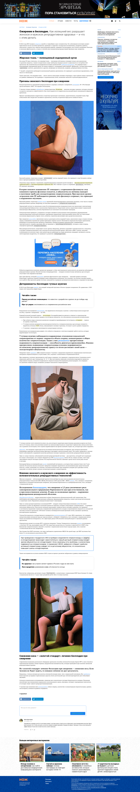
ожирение (38, 44)
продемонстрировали (67, 64)
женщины (100, 61)
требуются (86, 674)
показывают (41, 310)
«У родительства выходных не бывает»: (108, 768)
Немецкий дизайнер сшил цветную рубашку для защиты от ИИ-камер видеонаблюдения (109, 72)
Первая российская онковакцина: (55, 300)
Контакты (48, 781)
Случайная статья (90, 21)
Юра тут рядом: (46, 304)
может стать (42, 201)
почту (102, 786)
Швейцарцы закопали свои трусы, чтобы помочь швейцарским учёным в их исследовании (108, 33)
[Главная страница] (23, 21)
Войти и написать (77, 713)
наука (99, 29)
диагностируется (59, 457)
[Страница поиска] (120, 21)
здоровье (21, 27)
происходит (32, 219)
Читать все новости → (105, 77)
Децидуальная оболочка (26, 497)
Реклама (48, 779)
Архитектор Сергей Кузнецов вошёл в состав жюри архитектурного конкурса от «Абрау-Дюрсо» (109, 57)
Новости (68, 21)
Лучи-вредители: (43, 567)
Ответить (26, 729)
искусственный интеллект (105, 69)
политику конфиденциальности (79, 788)
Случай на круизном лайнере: (55, 767)
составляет (76, 84)
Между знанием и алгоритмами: (31, 767)
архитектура (101, 53)
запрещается (74, 784)
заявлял (36, 287)
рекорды (100, 46)
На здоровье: (48, 564)
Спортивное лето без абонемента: (82, 768)
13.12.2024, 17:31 (28, 721)
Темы (47, 783)
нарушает (33, 353)
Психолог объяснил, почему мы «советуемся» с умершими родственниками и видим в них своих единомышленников (107, 41)
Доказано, (22, 449)
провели (79, 523)
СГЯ (78, 504)
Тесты (76, 21)
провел (45, 464)
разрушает (40, 276)
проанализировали (59, 515)
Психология (101, 37)
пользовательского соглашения (98, 787)
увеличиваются (43, 687)
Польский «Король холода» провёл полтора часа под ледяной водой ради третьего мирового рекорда (108, 50)
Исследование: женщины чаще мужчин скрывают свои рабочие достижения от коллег (108, 65)
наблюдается (40, 89)
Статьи (51, 21)
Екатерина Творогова (31, 27)
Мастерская (84, 20)
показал (72, 480)
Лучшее (60, 21)
